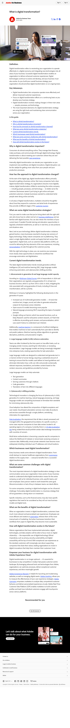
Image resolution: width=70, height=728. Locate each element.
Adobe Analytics (46, 576)
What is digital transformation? (23, 121)
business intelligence (46, 217)
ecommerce (53, 455)
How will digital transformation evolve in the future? (31, 142)
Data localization (15, 419)
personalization (14, 247)
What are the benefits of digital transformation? (29, 139)
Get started (10, 638)
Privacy (20, 684)
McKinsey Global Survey (28, 278)
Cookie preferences (34, 684)
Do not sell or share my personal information (49, 684)
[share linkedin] (54, 19)
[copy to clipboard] (60, 19)
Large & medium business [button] (9, 664)
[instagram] (18, 681)
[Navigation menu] (2, 2)
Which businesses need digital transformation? (29, 134)
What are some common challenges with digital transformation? (35, 137)
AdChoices (63, 684)
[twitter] (21, 681)
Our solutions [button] (6, 660)
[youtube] (27, 681)
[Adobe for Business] (13, 2)
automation (34, 517)
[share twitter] (52, 19)
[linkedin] (24, 681)
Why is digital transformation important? (27, 124)
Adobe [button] (4, 675)
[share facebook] (57, 19)
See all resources (35, 611)
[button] (7, 681)
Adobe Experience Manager (19, 574)
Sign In (59, 2)
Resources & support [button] (8, 671)
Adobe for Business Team (23, 18)
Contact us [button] (5, 656)
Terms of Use (26, 684)
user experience (34, 158)
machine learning (24, 327)
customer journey (42, 206)
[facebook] (15, 681)
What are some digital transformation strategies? (30, 129)
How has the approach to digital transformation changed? (33, 126)
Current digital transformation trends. (25, 132)
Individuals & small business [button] (10, 668)
